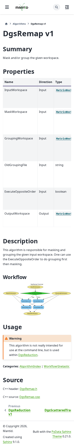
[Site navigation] (7, 7)
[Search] (56, 7)
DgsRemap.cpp (29, 397)
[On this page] (67, 7)
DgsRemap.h (28, 389)
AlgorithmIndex (30, 366)
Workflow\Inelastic (57, 366)
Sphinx (7, 442)
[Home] (6, 24)
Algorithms (19, 23)
